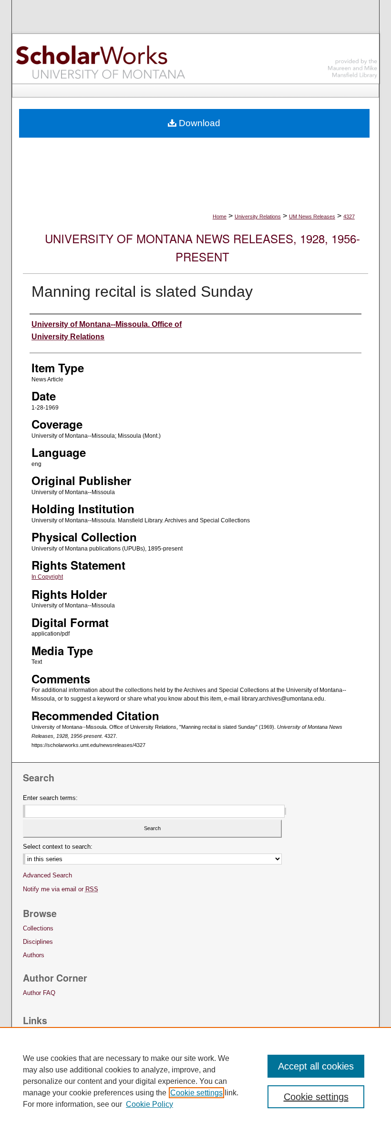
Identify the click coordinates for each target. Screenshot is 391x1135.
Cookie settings (196, 1093)
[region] (195, 1081)
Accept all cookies (316, 1066)
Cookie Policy (149, 1104)
